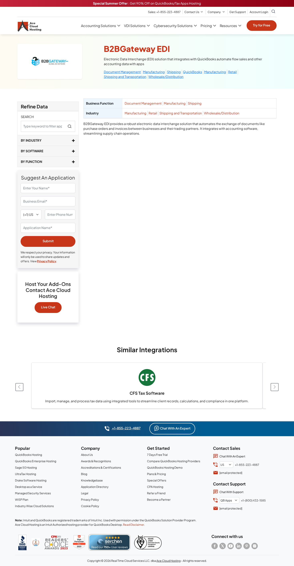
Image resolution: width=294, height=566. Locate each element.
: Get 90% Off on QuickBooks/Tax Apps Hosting (147, 3)
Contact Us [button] (191, 12)
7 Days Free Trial (157, 454)
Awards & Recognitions (96, 461)
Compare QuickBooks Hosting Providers (173, 461)
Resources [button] (228, 25)
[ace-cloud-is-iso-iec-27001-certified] (148, 542)
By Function (31, 161)
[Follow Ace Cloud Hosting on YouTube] (230, 546)
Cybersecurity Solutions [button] (173, 25)
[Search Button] (273, 12)
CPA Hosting (155, 486)
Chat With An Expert (175, 428)
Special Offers (156, 480)
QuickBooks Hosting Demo (165, 467)
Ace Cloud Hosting (168, 560)
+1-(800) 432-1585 (253, 500)
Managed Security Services (33, 493)
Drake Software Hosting (30, 480)
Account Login (259, 12)
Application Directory (95, 486)
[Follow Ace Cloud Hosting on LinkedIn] (238, 546)
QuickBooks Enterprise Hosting (35, 461)
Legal (84, 493)
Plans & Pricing (156, 474)
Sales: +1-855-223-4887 (164, 12)
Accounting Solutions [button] (98, 25)
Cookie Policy (90, 506)
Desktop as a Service (28, 486)
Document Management (122, 72)
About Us (87, 454)
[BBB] (22, 542)
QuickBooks (192, 72)
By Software (32, 151)
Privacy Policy (46, 261)
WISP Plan (21, 499)
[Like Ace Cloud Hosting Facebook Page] (214, 546)
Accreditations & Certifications (101, 467)
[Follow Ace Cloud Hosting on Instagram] (254, 546)
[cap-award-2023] (56, 542)
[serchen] (109, 542)
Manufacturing (154, 72)
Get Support (237, 12)
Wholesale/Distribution (165, 77)
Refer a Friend (156, 493)
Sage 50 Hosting (26, 467)
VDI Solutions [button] (135, 25)
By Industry (31, 140)
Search (27, 117)
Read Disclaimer (133, 524)
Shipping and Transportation (125, 77)
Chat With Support (231, 492)
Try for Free (261, 25)
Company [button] (214, 12)
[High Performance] (79, 542)
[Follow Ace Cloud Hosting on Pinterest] (246, 546)
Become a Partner (159, 499)
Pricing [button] (206, 25)
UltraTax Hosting (25, 474)
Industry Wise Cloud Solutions (34, 506)
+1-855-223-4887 (125, 428)
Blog (84, 474)
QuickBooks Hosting (28, 454)
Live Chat (48, 307)
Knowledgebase (92, 480)
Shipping (174, 72)
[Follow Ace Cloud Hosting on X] (222, 546)
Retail (232, 72)
